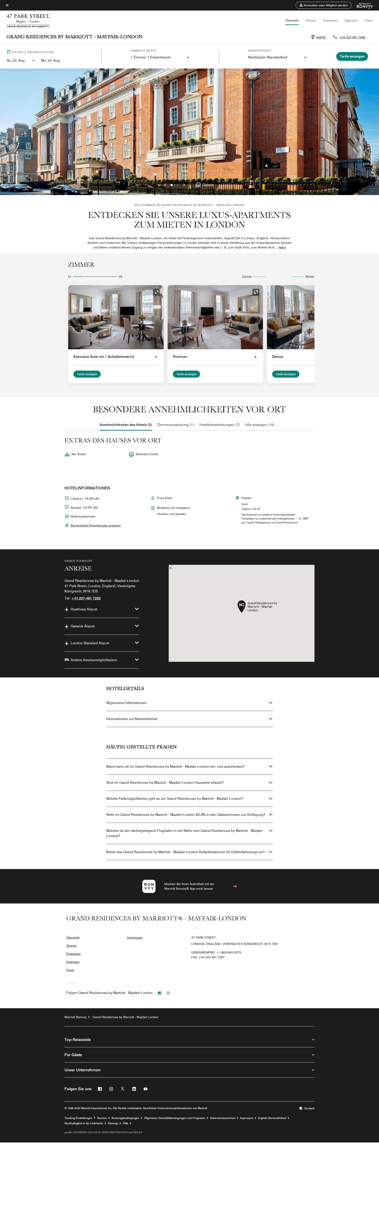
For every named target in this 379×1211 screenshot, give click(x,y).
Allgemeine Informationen (126, 703)
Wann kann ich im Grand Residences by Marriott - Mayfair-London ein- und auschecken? (175, 766)
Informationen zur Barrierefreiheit (132, 719)
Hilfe (125, 1123)
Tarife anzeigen (87, 374)
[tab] (126, 425)
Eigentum (351, 20)
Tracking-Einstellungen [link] (78, 1118)
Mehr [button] (282, 247)
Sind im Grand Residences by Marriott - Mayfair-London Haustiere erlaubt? (165, 782)
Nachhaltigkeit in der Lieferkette (83, 1123)
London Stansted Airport (90, 643)
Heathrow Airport (84, 609)
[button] (324, 5)
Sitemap (113, 1123)
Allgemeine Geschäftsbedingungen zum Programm (174, 1118)
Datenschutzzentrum (222, 1118)
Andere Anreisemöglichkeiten (94, 660)
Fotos (368, 20)
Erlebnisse (330, 20)
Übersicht (292, 20)
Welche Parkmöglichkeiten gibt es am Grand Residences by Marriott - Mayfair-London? (174, 798)
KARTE (321, 37)
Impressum (135, 937)
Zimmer (311, 20)
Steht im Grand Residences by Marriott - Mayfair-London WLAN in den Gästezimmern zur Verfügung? (185, 815)
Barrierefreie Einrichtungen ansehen (96, 525)
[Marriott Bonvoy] (363, 5)
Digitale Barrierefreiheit (272, 1118)
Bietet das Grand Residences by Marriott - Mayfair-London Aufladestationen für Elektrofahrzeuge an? (185, 852)
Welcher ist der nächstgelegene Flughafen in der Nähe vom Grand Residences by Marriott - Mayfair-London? (184, 833)
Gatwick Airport (83, 626)
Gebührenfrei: (216, 952)
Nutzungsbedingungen (125, 1118)
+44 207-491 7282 (352, 37)
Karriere (102, 1118)
